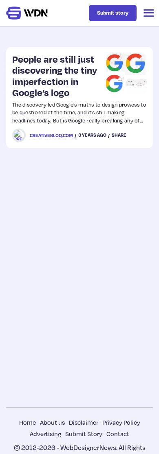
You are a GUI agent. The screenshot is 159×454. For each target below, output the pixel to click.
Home (27, 422)
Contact (117, 433)
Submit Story (83, 433)
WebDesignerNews (88, 447)
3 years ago (92, 135)
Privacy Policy (121, 422)
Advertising (45, 433)
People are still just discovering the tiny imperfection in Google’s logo (54, 75)
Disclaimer (83, 422)
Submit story (112, 12)
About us (52, 422)
